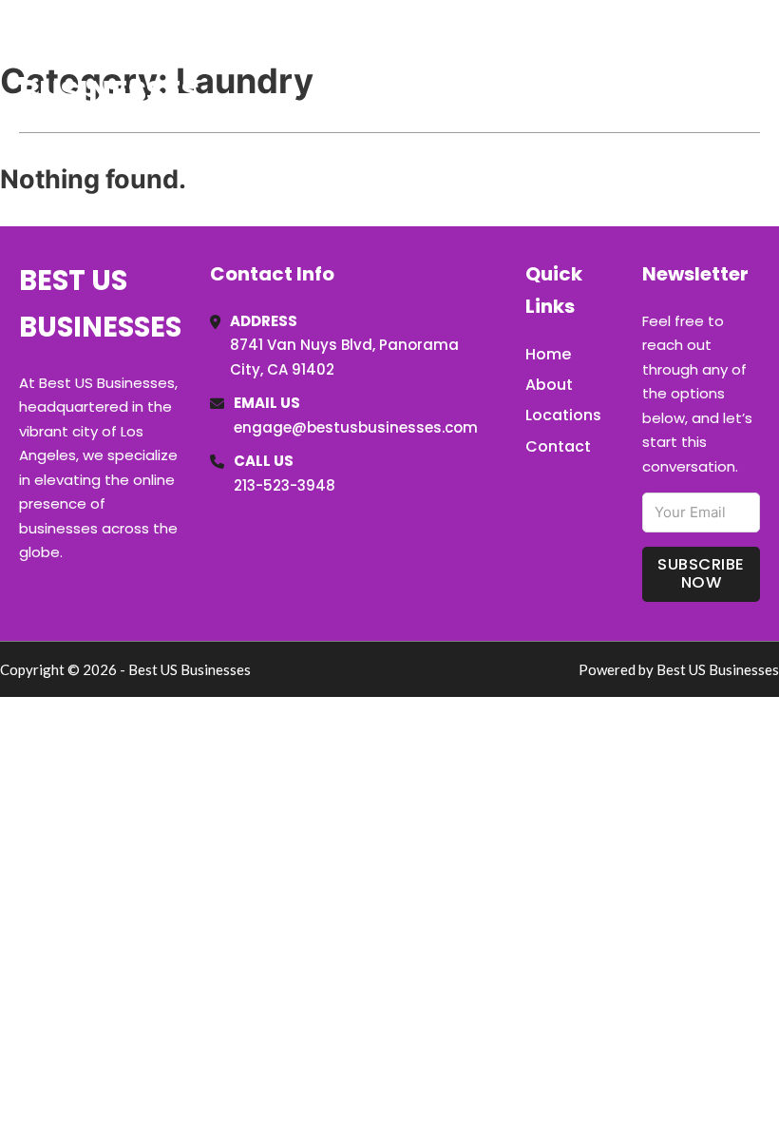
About (549, 385)
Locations (625, 65)
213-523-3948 (284, 485)
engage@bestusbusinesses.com (356, 427)
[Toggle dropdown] (753, 65)
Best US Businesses (109, 65)
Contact (558, 446)
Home (540, 65)
